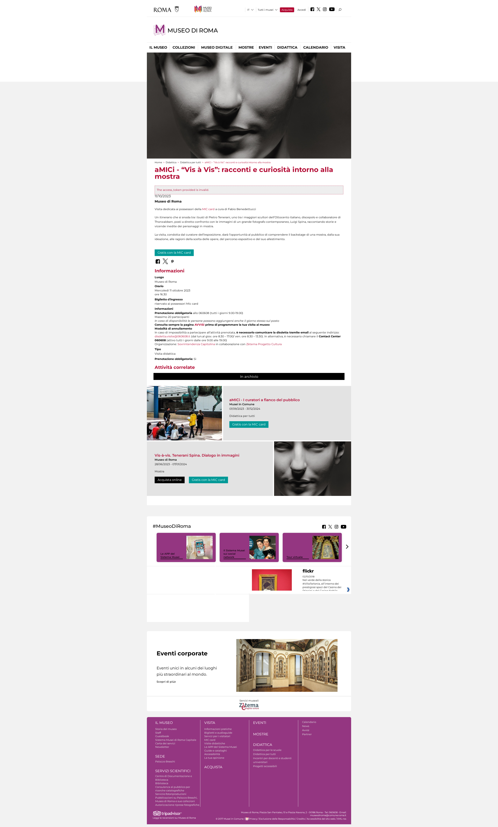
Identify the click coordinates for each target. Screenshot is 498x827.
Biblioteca (161, 783)
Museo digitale (217, 47)
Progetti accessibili (265, 766)
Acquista (287, 9)
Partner (307, 734)
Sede (160, 756)
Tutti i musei (266, 9)
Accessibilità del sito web (321, 818)
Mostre (246, 47)
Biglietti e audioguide (218, 732)
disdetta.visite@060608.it (172, 336)
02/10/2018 (321, 583)
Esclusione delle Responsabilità (277, 818)
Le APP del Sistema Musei (170, 555)
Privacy (253, 818)
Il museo (158, 47)
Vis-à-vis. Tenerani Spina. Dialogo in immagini (197, 455)
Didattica (287, 47)
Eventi (265, 47)
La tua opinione (214, 757)
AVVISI (199, 324)
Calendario (315, 47)
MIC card (208, 209)
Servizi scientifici (172, 771)
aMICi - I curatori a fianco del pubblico (264, 400)
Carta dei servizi (165, 743)
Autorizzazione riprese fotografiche (177, 804)
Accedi (301, 9)
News (305, 726)
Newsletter (162, 746)
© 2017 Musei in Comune (230, 818)
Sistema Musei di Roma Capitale (175, 739)
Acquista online (170, 480)
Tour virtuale (295, 557)
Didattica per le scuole (267, 750)
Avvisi (305, 730)
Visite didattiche (214, 743)
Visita (339, 47)
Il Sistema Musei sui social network (234, 554)
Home (158, 162)
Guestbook (162, 736)
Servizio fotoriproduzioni (170, 793)
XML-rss (341, 818)
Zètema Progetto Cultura (264, 344)
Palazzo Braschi (165, 761)
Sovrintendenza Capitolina (196, 344)
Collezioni (184, 47)
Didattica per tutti (190, 162)
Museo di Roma (192, 30)
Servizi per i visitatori (217, 736)
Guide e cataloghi (215, 750)
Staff (158, 732)
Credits (301, 818)
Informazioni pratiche (218, 729)
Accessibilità (212, 754)
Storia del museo (166, 729)
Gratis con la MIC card (174, 252)
